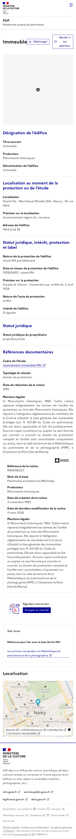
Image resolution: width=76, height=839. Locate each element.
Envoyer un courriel (37, 610)
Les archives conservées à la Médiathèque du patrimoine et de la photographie (34, 653)
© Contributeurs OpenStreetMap (21, 733)
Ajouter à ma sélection (64, 42)
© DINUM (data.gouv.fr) (31, 729)
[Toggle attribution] (69, 729)
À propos (56, 809)
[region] (38, 709)
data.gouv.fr (38, 799)
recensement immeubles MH (22, 365)
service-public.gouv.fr (37, 792)
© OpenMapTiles (55, 729)
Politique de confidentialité (35, 827)
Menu (71, 4)
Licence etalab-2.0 (22, 834)
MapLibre (10, 729)
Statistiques (36, 815)
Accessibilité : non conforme (17, 809)
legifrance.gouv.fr (13, 799)
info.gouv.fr (10, 792)
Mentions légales (11, 827)
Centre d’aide (58, 815)
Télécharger (40, 42)
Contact (41, 809)
